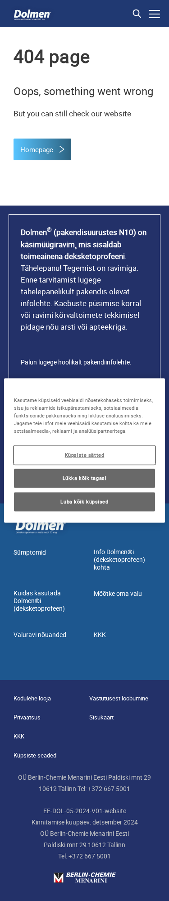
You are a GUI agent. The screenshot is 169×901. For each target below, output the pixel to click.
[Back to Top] (155, 886)
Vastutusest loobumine (118, 698)
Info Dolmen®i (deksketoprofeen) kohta (119, 559)
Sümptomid (30, 552)
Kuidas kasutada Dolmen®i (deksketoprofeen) (39, 600)
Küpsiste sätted (85, 455)
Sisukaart (101, 717)
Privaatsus (27, 717)
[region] (84, 450)
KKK (100, 634)
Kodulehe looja (32, 698)
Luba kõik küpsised (84, 501)
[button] (137, 14)
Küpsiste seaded (35, 755)
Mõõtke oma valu (118, 593)
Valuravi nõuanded (40, 634)
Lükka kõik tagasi (85, 478)
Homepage (37, 149)
